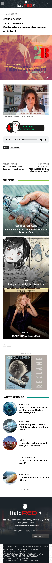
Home (5, 14)
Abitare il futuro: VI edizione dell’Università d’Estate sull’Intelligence (33, 410)
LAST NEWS (7, 19)
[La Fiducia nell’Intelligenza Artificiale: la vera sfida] (26, 210)
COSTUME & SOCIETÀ (27, 457)
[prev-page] (4, 345)
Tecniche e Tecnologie (26, 226)
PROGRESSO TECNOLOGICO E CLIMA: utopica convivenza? (39, 169)
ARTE (25, 280)
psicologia (15, 147)
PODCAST (13, 14)
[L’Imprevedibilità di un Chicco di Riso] (10, 478)
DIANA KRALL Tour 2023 (26, 336)
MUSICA (22, 440)
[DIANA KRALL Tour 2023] (26, 314)
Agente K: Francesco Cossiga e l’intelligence (13, 168)
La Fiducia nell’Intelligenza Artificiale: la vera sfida (26, 231)
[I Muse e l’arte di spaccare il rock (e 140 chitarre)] (10, 443)
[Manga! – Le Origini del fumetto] (26, 262)
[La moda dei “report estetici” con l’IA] (10, 460)
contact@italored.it (30, 531)
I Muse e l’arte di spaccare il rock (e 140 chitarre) (33, 444)
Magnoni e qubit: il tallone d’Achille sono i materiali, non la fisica (33, 427)
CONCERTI (25, 332)
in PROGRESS (24, 421)
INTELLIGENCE (24, 404)
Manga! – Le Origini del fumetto (26, 284)
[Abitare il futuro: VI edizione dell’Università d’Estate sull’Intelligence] (10, 409)
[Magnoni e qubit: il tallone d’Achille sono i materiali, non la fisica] (10, 426)
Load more (25, 489)
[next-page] (9, 345)
